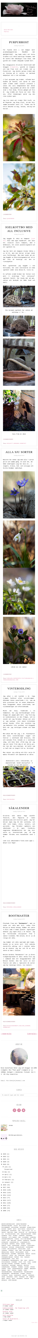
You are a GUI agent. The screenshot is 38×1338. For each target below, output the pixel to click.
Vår (17, 680)
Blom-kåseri (23, 1227)
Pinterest (16, 1257)
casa (19, 1230)
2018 (4, 1185)
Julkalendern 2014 (25, 1242)
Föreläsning (29, 1235)
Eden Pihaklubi (32, 1232)
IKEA (8, 1240)
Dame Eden (10, 1232)
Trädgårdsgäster (28, 1271)
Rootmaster (19, 915)
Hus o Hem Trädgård (26, 1238)
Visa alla (34, 1322)
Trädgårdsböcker (17, 1271)
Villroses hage (8, 1304)
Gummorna (33, 1237)
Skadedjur (19, 1265)
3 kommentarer (8, 439)
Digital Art (21, 1232)
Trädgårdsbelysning (7, 1271)
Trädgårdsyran (15, 1273)
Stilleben (26, 1266)
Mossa (33, 1250)
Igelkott (10, 443)
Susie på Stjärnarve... (11, 1319)
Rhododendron (6, 1262)
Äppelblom (4, 1280)
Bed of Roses (22, 1225)
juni (6, 1167)
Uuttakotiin (4, 1275)
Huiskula (17, 1238)
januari (7, 1182)
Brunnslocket (5, 1230)
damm (15, 1232)
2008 (4, 1211)
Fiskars (34, 1233)
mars (6, 1177)
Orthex (11, 1255)
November (13, 1253)
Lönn (16, 1250)
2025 (4, 1154)
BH (28, 1225)
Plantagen (27, 1257)
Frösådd (9, 907)
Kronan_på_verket (20, 1247)
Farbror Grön (7, 1311)
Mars (20, 1250)
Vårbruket (6, 1027)
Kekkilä (17, 1243)
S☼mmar (34, 1262)
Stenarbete (14, 1266)
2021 (4, 1159)
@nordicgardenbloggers (8, 1224)
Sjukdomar (10, 218)
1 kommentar (7, 214)
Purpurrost (19, 42)
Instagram (33, 1240)
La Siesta (4, 1248)
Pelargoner (21, 1255)
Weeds (13, 1278)
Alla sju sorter (19, 452)
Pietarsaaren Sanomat (7, 1257)
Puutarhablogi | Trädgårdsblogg (10, 1260)
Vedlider (24, 1275)
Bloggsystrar (14, 1227)
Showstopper (5, 1265)
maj (6, 1172)
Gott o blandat (13, 1237)
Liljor (28, 1248)
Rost (25, 1262)
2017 (4, 1187)
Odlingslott (5, 1255)
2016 (4, 1190)
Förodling (4, 1237)
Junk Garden (5, 1243)
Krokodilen (5, 1247)
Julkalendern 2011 (14, 1242)
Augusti (16, 1225)
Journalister (5, 1242)
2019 (4, 1164)
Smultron (26, 1265)
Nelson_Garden (24, 1025)
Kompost (23, 443)
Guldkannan (25, 1237)
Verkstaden (31, 1275)
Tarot (8, 1270)
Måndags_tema (5, 1252)
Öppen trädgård (12, 1280)
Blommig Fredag (31, 1227)
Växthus (8, 1278)
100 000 (11, 1125)
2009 (4, 1208)
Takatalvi (4, 1270)
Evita (18, 1233)
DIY (26, 1232)
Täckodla (28, 1273)
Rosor (20, 1262)
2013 (4, 1198)
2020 (4, 1162)
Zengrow (26, 1278)
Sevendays (23, 1263)
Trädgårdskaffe (5, 1273)
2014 (4, 1195)
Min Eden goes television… (16, 1135)
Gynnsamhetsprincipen (7, 1238)
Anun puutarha (8, 1315)
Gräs (19, 1237)
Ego (3, 1233)
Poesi (13, 1258)
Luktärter (11, 1250)
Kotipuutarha (31, 1245)
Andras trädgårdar (21, 1224)
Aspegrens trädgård (7, 1225)
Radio (25, 1260)
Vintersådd (11, 799)
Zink (31, 1278)
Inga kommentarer (9, 795)
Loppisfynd (4, 1250)
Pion (22, 1257)
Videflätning (10, 1276)
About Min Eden (8, 29)
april (6, 1174)
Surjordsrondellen (17, 1268)
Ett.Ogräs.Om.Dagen (10, 1233)
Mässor (12, 1252)
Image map (13, 1240)
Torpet (25, 1270)
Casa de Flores (26, 1230)
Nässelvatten (20, 1253)
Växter (3, 1278)
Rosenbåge (14, 1262)
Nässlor (28, 1253)
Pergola (28, 1255)
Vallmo (11, 1275)
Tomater (20, 1270)
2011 (4, 1203)
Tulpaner (22, 1273)
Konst (9, 1245)
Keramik (16, 443)
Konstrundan (15, 1245)
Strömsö (32, 1266)
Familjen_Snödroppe (14, 678)
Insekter (19, 1240)
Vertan (3, 1276)
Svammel (26, 1268)
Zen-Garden (20, 1278)
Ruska (29, 1262)
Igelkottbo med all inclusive (19, 229)
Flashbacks (4, 1235)
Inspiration (26, 1240)
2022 (4, 1156)
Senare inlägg (6, 1034)
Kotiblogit (23, 1245)
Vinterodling (19, 688)
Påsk (22, 1260)
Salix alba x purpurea (7, 1263)
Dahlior (4, 1232)
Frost (10, 1235)
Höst (34, 1238)
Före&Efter (21, 1235)
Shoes (29, 1263)
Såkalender (19, 808)
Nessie (26, 1252)
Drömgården (14, 67)
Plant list (6, 31)
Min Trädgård (26, 1250)
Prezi (17, 1258)
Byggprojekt (13, 1230)
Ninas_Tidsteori (5, 1253)
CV (34, 1230)
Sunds (9, 1268)
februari (8, 1179)
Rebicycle (31, 1260)
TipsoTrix (14, 1270)
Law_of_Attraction (12, 1248)
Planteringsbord (6, 1258)
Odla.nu (33, 1253)
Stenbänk (20, 1266)
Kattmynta (12, 1243)
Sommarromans (6, 1266)
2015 (4, 1192)
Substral (4, 1268)
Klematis (28, 1243)
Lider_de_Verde (22, 1248)
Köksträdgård (29, 1247)
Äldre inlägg (31, 1034)
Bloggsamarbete (13, 1025)
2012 (4, 1200)
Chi (32, 1230)
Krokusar (11, 1247)
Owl (16, 1255)
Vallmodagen (17, 1275)
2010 (4, 1205)
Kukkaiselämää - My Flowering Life (16, 1308)
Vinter (15, 1276)
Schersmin (16, 1263)
